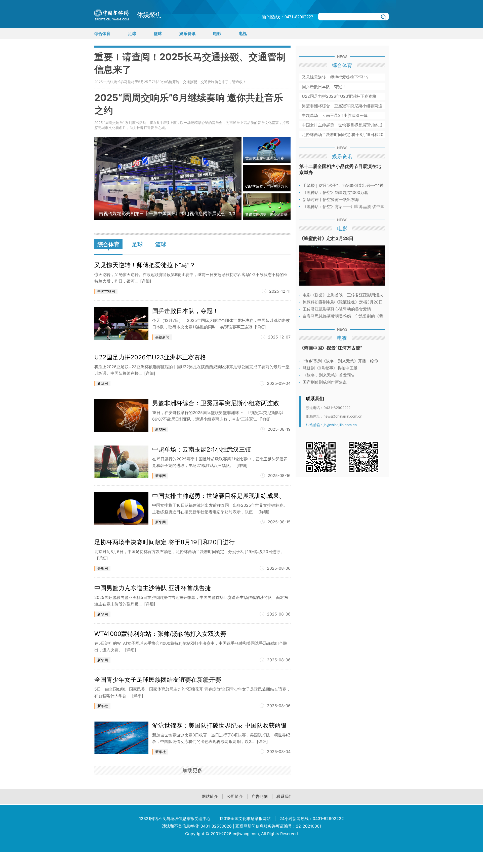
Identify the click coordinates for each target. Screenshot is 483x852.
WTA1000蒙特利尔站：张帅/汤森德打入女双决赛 (160, 633)
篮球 (158, 33)
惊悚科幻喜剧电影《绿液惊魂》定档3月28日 (343, 301)
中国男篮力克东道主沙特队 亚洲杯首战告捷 (152, 588)
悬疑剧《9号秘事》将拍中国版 (330, 367)
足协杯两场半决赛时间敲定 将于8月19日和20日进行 (164, 542)
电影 (217, 33)
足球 (132, 33)
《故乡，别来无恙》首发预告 (329, 375)
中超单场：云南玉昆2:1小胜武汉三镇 (201, 449)
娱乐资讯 (187, 33)
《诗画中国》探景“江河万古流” (330, 348)
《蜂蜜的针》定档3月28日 (326, 238)
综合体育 (102, 33)
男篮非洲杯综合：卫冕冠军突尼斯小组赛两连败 (215, 403)
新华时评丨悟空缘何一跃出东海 (331, 199)
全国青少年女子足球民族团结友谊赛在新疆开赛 (157, 679)
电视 (243, 33)
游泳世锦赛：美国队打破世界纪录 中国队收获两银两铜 (219, 725)
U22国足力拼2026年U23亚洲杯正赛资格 (150, 357)
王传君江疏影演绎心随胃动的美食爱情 (337, 309)
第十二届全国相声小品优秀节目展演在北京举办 (340, 169)
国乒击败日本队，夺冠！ (185, 311)
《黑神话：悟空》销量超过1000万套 (335, 192)
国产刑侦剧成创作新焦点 (325, 382)
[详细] (145, 281)
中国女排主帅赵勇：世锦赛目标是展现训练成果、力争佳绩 (218, 495)
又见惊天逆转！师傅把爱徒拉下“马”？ (144, 265)
